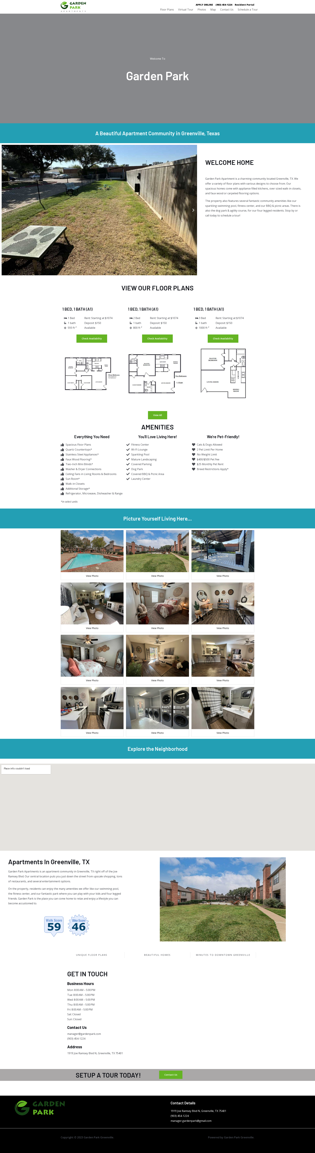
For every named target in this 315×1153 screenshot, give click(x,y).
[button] (5, 210)
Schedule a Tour (248, 9)
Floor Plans (167, 9)
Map (213, 9)
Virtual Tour (185, 9)
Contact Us (226, 9)
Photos (202, 9)
